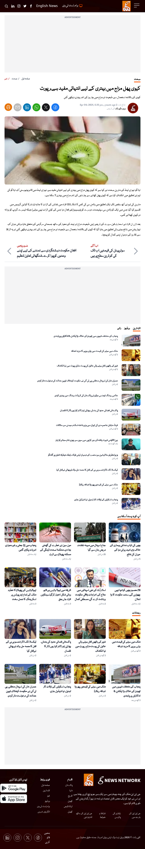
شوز (48, 796)
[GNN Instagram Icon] (18, 6)
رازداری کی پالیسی (116, 815)
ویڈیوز (47, 801)
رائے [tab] (119, 328)
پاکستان (68, 785)
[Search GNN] (6, 6)
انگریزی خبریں (44, 812)
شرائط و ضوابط (102, 815)
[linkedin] (27, 108)
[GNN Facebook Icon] (30, 6)
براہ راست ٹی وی (43, 806)
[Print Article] (8, 107)
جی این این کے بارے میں (134, 815)
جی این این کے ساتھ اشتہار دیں (84, 815)
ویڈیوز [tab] (127, 328)
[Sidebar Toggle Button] (137, 5)
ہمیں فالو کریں (47, 837)
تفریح (70, 796)
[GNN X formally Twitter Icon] (24, 6)
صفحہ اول (26, 79)
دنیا (70, 790)
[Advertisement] (72, 45)
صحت (14, 79)
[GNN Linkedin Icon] (12, 6)
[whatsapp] (36, 108)
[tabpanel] (72, 422)
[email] (18, 108)
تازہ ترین (46, 790)
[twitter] (46, 108)
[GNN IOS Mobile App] (13, 798)
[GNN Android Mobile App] (13, 788)
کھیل (70, 801)
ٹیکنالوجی (68, 806)
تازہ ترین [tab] (136, 328)
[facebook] (55, 108)
